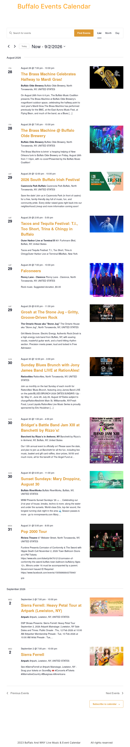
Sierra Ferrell (32, 654)
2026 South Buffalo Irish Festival (50, 179)
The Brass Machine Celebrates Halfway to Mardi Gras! (48, 76)
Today (24, 46)
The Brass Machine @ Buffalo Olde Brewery (47, 132)
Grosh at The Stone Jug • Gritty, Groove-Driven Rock (50, 314)
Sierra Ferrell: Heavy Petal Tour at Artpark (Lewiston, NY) (51, 607)
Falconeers (31, 270)
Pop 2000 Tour (34, 531)
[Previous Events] (8, 46)
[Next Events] (15, 46)
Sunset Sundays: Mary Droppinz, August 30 (51, 481)
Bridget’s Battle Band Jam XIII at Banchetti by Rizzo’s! (50, 427)
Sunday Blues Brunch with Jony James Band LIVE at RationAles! (50, 367)
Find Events (83, 33)
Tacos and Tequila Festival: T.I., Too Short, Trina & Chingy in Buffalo (49, 229)
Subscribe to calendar (105, 704)
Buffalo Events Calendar (54, 6)
